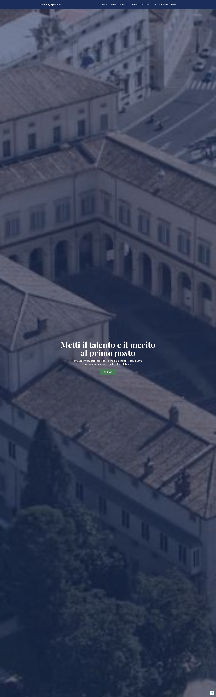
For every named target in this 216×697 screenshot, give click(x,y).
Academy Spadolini (50, 4)
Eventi (173, 4)
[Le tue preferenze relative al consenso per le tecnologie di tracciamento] (212, 693)
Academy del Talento (119, 4)
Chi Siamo (163, 4)
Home (104, 4)
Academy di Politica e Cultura (144, 4)
